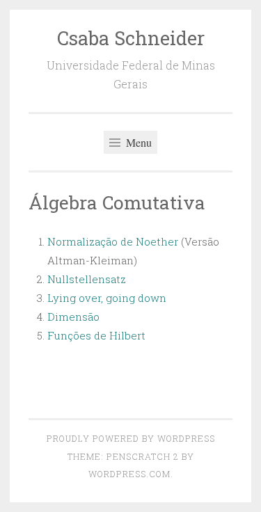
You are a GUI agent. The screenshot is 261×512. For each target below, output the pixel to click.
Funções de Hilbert (96, 335)
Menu (137, 142)
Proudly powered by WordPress (131, 438)
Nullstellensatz (86, 279)
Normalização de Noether (112, 241)
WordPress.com (129, 473)
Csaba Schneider (131, 38)
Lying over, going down (106, 298)
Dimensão (73, 316)
